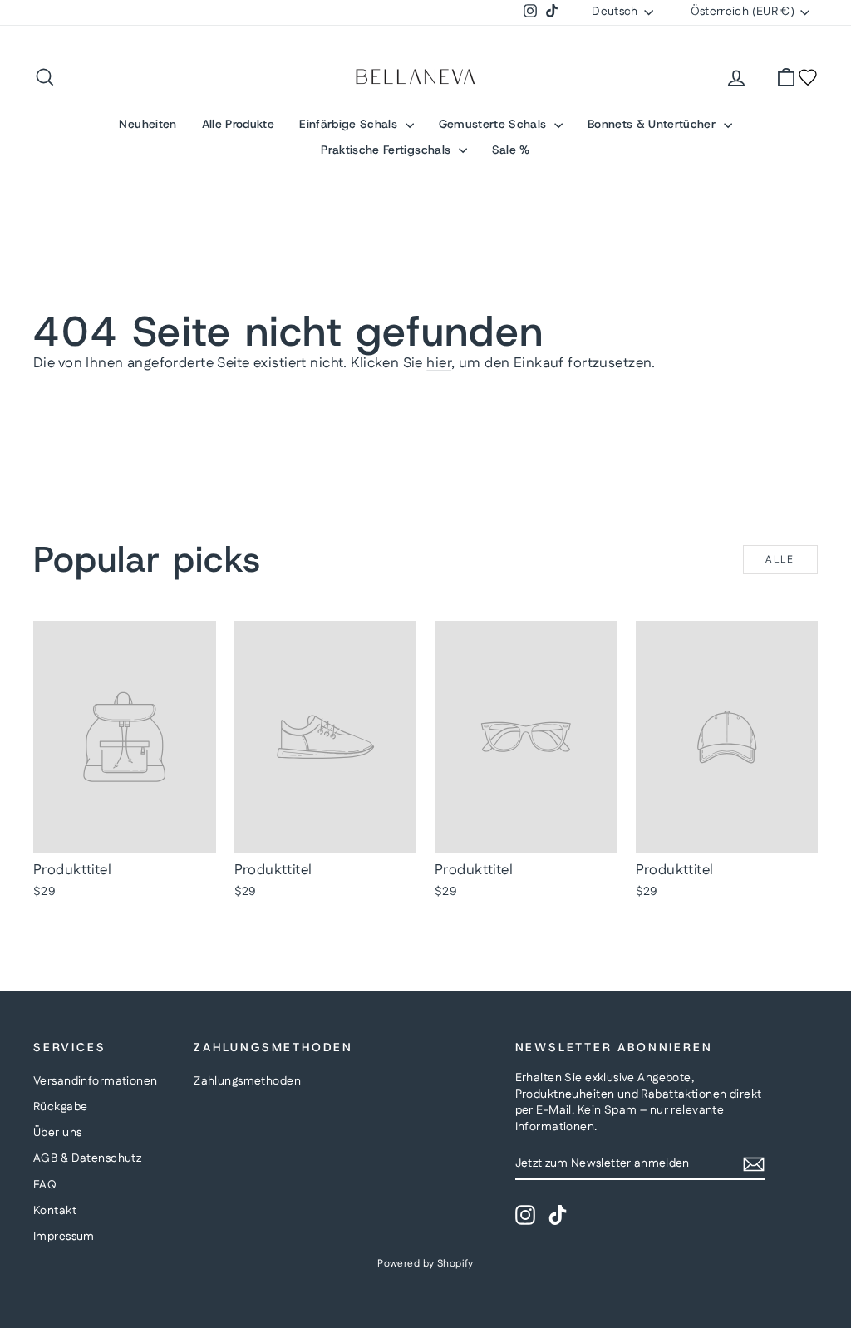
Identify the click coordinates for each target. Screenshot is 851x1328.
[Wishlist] (808, 77)
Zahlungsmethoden (247, 1081)
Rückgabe (60, 1107)
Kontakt (54, 1211)
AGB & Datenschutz (87, 1158)
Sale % (511, 149)
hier (438, 363)
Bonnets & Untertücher (654, 123)
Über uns (57, 1132)
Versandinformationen (95, 1081)
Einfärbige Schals (350, 123)
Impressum (64, 1236)
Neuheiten (147, 123)
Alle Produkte (238, 123)
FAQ (45, 1185)
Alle (780, 560)
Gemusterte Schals (494, 123)
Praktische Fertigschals (387, 149)
